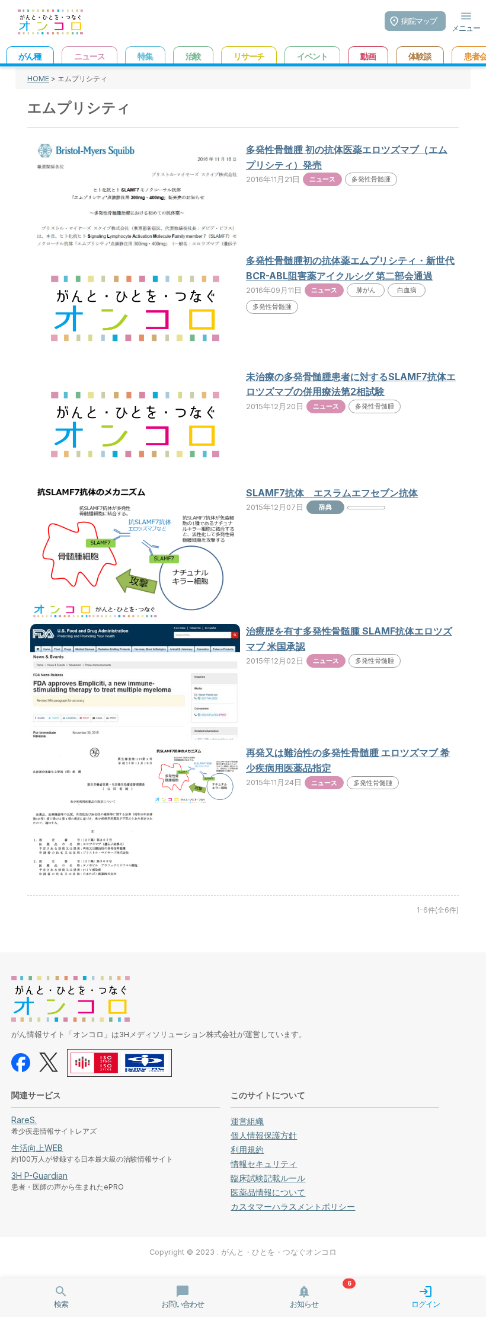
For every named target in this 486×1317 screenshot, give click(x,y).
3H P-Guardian (39, 1176)
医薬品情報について (268, 1192)
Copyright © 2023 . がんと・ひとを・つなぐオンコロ (243, 1252)
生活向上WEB (37, 1148)
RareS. (24, 1120)
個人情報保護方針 (264, 1135)
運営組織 (247, 1121)
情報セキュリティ (264, 1164)
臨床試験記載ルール (268, 1178)
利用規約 (247, 1149)
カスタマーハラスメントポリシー (293, 1206)
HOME (38, 78)
